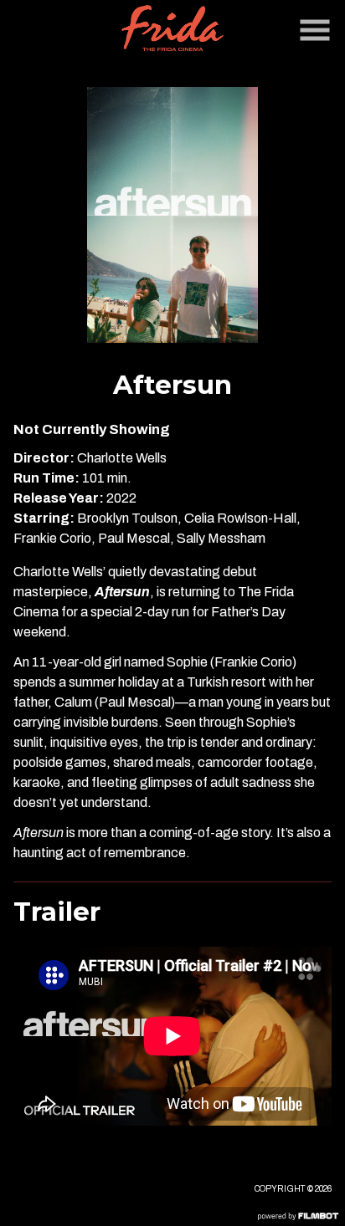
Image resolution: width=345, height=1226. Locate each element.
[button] (314, 30)
